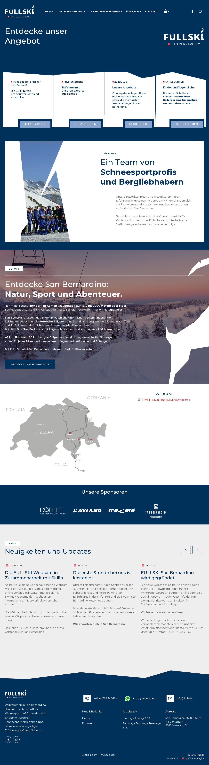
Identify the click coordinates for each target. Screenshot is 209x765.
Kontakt (87, 723)
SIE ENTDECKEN (187, 124)
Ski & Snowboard (72, 11)
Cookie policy (89, 754)
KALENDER (139, 124)
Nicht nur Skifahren (105, 11)
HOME (49, 11)
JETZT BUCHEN (35, 124)
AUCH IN (133, 11)
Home (86, 718)
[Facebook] (192, 11)
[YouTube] (16, 739)
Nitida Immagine (196, 758)
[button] (197, 550)
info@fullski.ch (185, 698)
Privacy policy (107, 754)
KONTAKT (151, 11)
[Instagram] (200, 11)
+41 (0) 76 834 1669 (105, 698)
